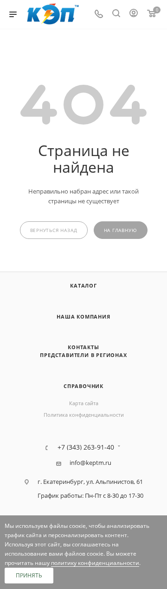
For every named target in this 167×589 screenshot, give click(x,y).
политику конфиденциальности (95, 563)
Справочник (83, 385)
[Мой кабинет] (133, 14)
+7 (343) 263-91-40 (86, 447)
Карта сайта (83, 403)
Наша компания (83, 316)
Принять (29, 575)
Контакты (83, 347)
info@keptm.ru (90, 463)
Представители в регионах (83, 354)
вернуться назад (53, 230)
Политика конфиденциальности (84, 414)
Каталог (83, 285)
